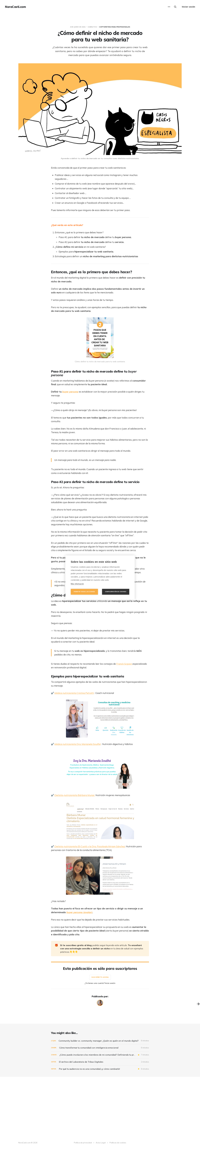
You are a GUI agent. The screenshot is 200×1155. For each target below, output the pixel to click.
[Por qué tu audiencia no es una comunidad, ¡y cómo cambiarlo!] (100, 1068)
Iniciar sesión (188, 6)
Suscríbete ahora (100, 977)
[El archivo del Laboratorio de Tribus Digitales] (100, 1061)
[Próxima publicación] (198, 1004)
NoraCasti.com (15, 6)
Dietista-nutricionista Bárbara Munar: (74, 795)
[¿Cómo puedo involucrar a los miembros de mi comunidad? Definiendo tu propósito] (100, 1054)
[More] (169, 7)
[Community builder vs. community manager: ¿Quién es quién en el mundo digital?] (100, 1040)
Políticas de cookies (118, 1143)
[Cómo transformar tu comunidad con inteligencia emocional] (100, 1047)
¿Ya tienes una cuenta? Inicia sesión (100, 983)
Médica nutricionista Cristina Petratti (74, 693)
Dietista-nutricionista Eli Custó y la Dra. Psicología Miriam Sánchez (89, 846)
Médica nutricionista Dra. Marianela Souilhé (77, 744)
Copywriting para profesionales (114, 27)
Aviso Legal (101, 1143)
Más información (77, 584)
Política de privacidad (83, 1143)
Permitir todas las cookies (84, 591)
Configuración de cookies (115, 591)
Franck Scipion (124, 663)
